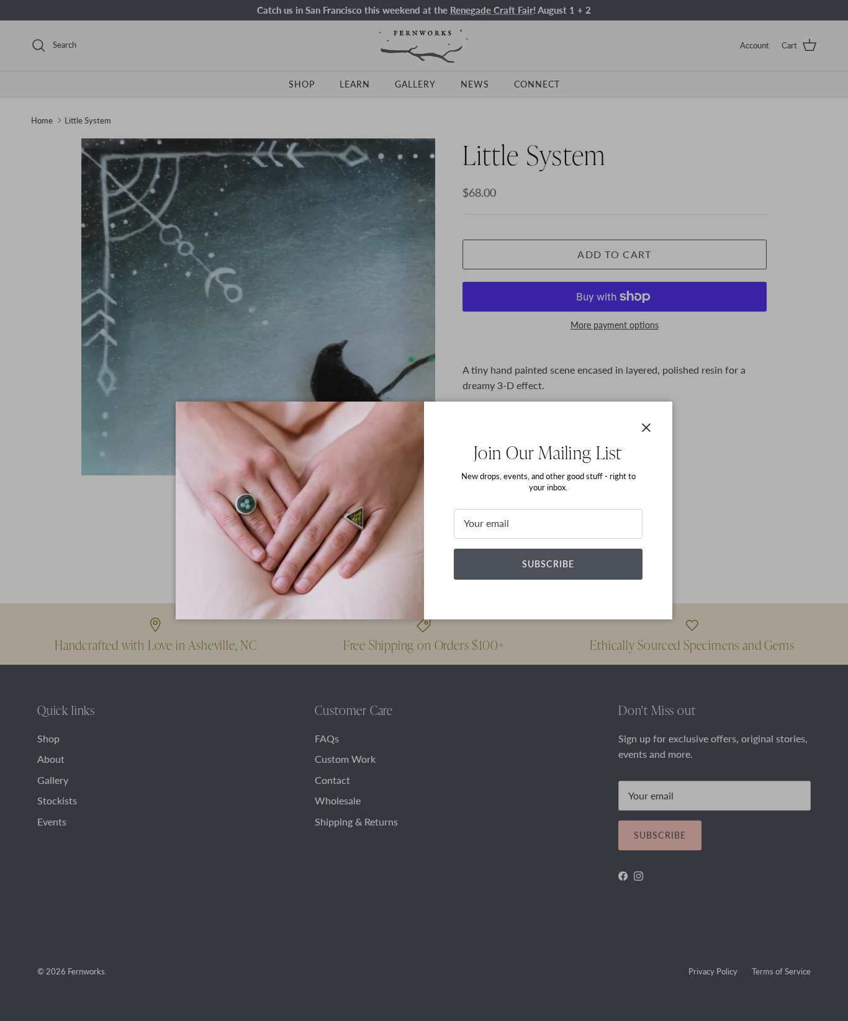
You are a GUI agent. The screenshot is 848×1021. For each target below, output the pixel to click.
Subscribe (548, 564)
